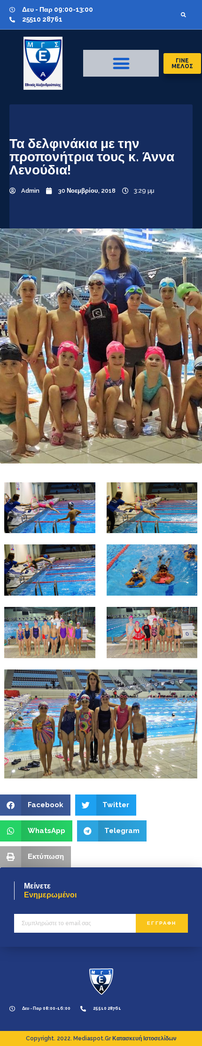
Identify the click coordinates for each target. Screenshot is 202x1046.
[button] (183, 15)
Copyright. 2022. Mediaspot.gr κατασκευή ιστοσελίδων (101, 1038)
